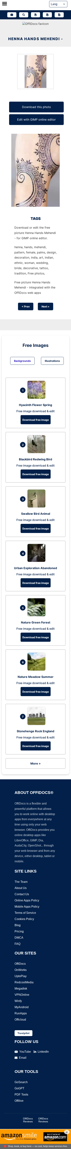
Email (22, 1057)
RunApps (21, 1013)
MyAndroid (22, 1007)
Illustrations (52, 360)
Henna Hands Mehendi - (35, 39)
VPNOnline (22, 994)
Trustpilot (23, 1033)
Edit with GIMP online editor (36, 119)
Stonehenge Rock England (35, 731)
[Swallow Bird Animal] (37, 506)
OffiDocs (20, 963)
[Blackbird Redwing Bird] (37, 452)
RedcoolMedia (24, 982)
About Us (21, 888)
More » (35, 763)
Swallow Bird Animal (35, 513)
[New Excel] (47, 14)
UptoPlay (21, 976)
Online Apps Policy (27, 900)
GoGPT (19, 1088)
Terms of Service (25, 912)
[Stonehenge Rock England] (37, 724)
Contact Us (22, 894)
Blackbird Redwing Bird (35, 459)
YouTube (25, 1051)
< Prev (26, 306)
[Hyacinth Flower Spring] (37, 398)
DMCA (19, 937)
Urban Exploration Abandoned (35, 568)
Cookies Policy (24, 919)
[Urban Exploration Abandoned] (37, 561)
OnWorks (21, 969)
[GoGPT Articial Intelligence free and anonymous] (11, 14)
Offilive (19, 1100)
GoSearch (21, 1082)
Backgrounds (22, 360)
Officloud (20, 1019)
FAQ (17, 943)
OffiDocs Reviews (28, 1120)
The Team (21, 881)
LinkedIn (43, 1051)
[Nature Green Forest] (37, 615)
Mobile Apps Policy (27, 906)
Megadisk (21, 988)
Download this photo (36, 107)
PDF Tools (21, 1094)
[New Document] (35, 14)
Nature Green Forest (35, 622)
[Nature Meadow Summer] (37, 669)
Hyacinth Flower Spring (35, 405)
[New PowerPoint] (59, 14)
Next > (46, 306)
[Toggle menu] (4, 4)
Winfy (18, 1000)
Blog (18, 925)
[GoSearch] (23, 14)
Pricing (19, 931)
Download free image (35, 419)
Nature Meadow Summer (36, 677)
